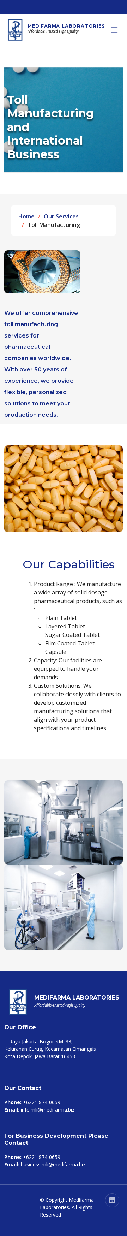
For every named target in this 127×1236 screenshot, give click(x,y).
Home (26, 216)
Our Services (61, 216)
